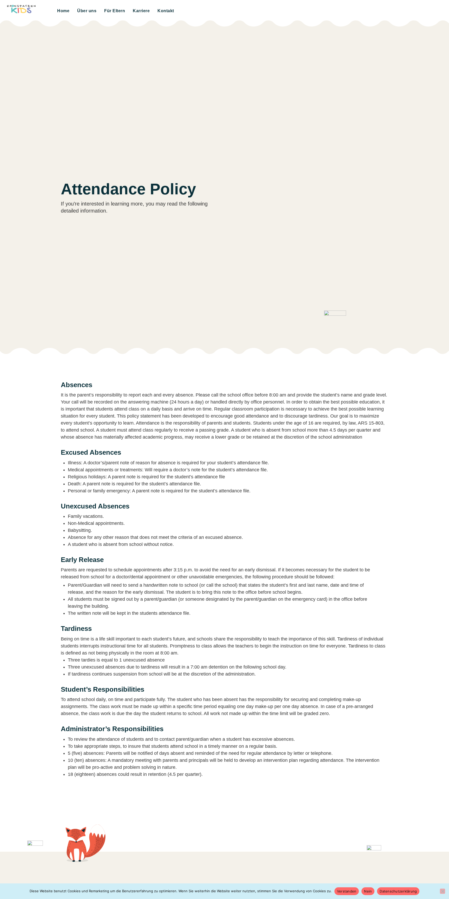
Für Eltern (114, 11)
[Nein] (442, 891)
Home (63, 11)
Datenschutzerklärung (398, 891)
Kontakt (165, 11)
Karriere (141, 11)
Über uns (86, 11)
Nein (368, 891)
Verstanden (346, 891)
